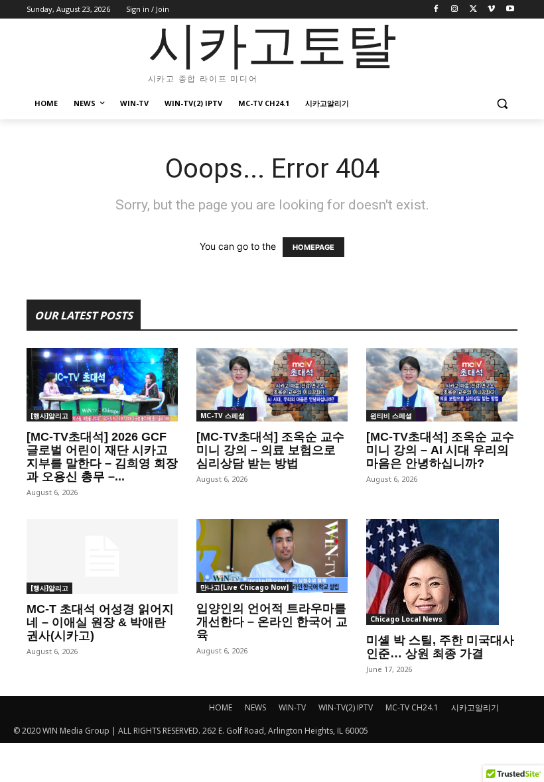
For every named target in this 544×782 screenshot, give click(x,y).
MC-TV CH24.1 (412, 707)
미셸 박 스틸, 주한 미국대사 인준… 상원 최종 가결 (440, 647)
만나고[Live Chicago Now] (244, 587)
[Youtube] (509, 9)
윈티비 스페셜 (391, 415)
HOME (220, 707)
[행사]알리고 (49, 415)
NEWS (255, 707)
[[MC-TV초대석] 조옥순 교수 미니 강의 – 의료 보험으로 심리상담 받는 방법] (272, 385)
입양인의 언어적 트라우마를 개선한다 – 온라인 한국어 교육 (272, 622)
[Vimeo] (491, 9)
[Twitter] (473, 9)
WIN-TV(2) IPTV (345, 707)
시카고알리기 (475, 707)
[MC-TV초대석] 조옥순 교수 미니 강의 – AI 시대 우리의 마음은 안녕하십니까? (440, 450)
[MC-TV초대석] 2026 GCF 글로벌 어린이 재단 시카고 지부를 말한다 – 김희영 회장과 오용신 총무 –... (102, 456)
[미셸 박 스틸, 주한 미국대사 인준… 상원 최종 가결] (441, 572)
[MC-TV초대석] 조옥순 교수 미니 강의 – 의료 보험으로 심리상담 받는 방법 (270, 450)
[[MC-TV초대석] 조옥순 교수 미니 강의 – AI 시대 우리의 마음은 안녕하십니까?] (441, 385)
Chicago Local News (406, 619)
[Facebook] (436, 9)
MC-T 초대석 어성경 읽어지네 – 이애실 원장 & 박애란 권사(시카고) (100, 622)
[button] (501, 103)
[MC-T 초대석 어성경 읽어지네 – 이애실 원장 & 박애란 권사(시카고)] (102, 556)
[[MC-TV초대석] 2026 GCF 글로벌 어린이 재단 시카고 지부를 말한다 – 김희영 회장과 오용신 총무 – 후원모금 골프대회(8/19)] (102, 385)
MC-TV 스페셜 (222, 415)
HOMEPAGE (313, 247)
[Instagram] (454, 9)
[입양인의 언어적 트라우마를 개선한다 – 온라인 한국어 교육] (272, 556)
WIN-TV (292, 707)
